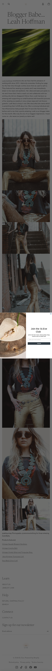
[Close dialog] (50, 313)
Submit (39, 343)
